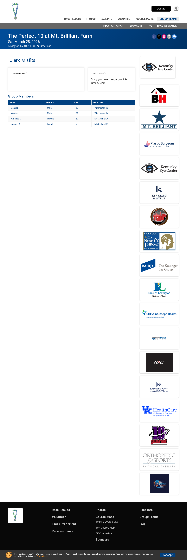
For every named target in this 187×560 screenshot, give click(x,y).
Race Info (106, 19)
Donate (161, 8)
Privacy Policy (42, 556)
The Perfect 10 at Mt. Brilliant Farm (50, 36)
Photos (91, 19)
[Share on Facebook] (154, 36)
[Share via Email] (169, 36)
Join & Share (98, 73)
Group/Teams (168, 19)
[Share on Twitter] (159, 36)
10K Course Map (105, 527)
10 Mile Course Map (107, 521)
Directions (45, 46)
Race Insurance (167, 25)
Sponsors (136, 25)
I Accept (168, 555)
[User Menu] (176, 8)
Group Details (18, 73)
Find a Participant (113, 25)
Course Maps (144, 19)
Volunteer (124, 19)
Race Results (72, 19)
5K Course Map (104, 533)
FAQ (150, 25)
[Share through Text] (174, 36)
